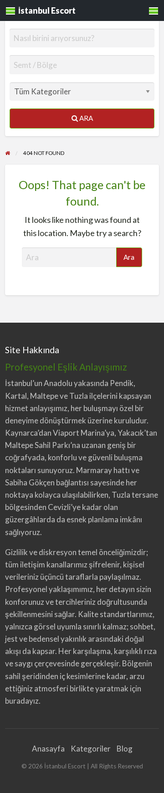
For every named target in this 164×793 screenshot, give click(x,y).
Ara (85, 118)
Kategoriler (91, 748)
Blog (125, 748)
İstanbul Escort (47, 10)
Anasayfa (48, 748)
